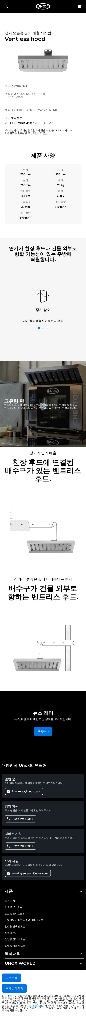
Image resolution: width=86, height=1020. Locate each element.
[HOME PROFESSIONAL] (43, 6)
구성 (45, 133)
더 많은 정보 (36, 1005)
